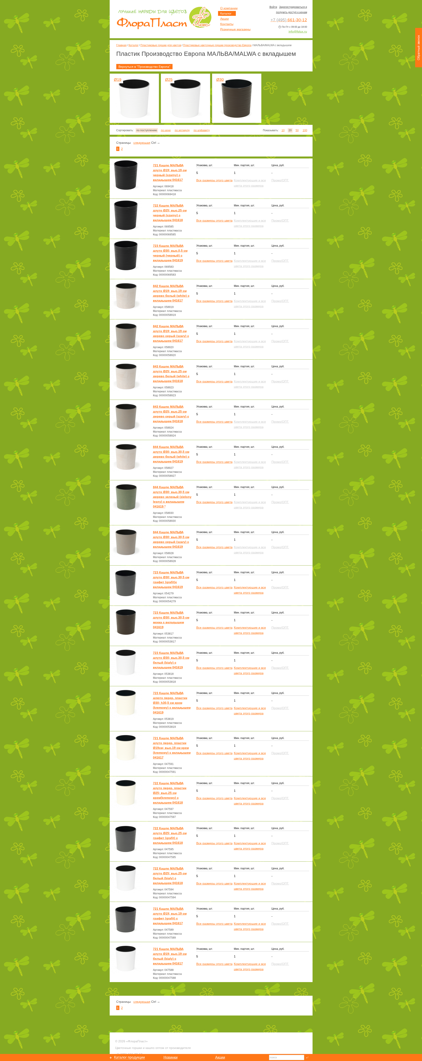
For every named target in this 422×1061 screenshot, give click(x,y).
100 (305, 130)
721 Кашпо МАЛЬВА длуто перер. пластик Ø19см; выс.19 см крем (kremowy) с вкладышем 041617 (172, 747)
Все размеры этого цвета (214, 180)
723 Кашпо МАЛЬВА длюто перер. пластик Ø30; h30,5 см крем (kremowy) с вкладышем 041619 (172, 702)
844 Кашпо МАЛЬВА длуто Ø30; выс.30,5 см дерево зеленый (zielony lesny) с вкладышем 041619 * (172, 496)
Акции (224, 18)
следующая (141, 142)
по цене (166, 130)
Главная (121, 45)
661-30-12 (289, 20)
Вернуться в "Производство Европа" (144, 66)
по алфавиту (202, 130)
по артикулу (182, 130)
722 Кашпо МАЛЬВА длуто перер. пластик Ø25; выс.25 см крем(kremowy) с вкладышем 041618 (169, 792)
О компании (229, 8)
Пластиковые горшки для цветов (160, 45)
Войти (273, 7)
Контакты (226, 24)
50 (297, 130)
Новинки (171, 1057)
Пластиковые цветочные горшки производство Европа (217, 45)
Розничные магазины (235, 29)
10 (283, 130)
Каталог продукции (129, 1057)
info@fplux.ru (298, 31)
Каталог (133, 45)
